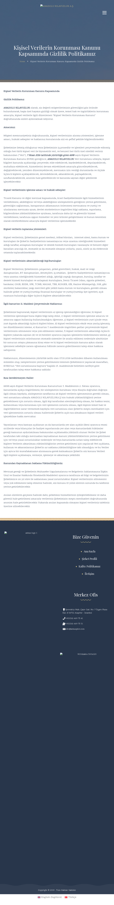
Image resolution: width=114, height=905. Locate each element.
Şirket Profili (89, 559)
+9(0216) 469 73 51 (74, 623)
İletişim (89, 574)
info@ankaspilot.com (74, 629)
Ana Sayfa (89, 551)
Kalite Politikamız (89, 566)
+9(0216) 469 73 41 (74, 618)
